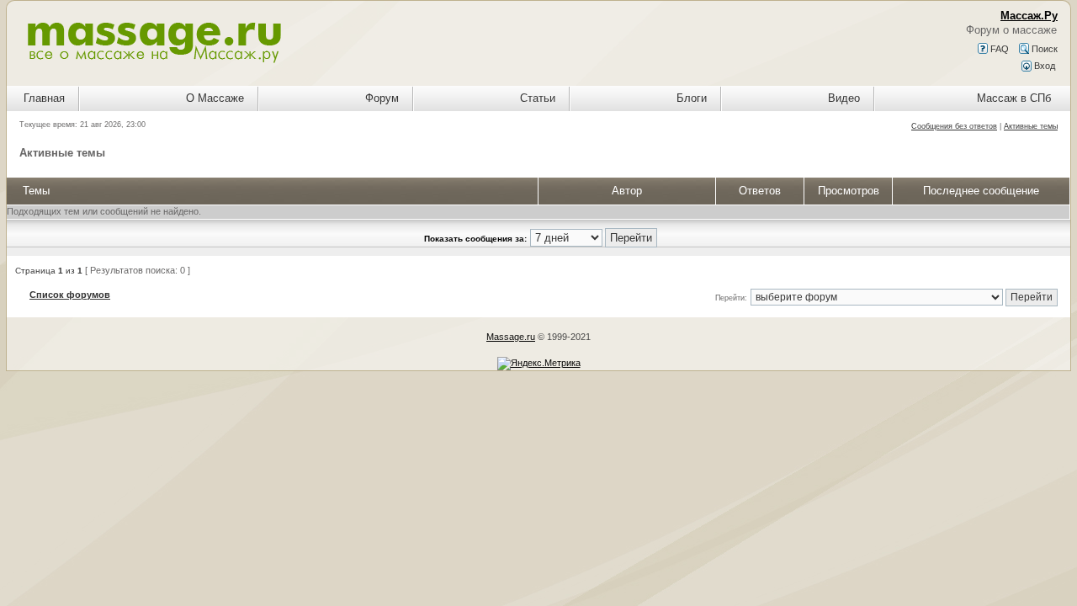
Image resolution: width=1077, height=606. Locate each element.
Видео (844, 98)
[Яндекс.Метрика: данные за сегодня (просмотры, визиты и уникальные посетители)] (539, 363)
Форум (382, 98)
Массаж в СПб (1014, 98)
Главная (44, 98)
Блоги (691, 98)
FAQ (998, 49)
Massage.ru (510, 337)
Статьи (537, 98)
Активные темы (1031, 126)
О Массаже (215, 98)
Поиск (1043, 49)
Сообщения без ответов (954, 126)
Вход (1043, 66)
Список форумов (69, 295)
